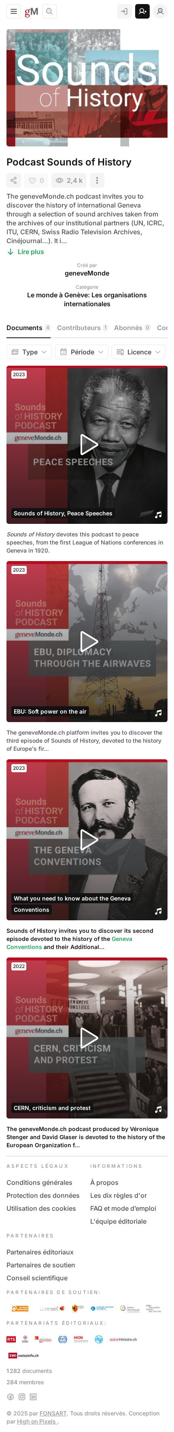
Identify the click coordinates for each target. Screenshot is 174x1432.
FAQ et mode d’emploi (123, 1208)
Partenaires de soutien (40, 1265)
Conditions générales (39, 1182)
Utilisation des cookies (41, 1208)
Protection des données (43, 1195)
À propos (104, 1182)
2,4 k (75, 180)
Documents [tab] (27, 328)
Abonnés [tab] (131, 328)
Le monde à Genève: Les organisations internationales (87, 299)
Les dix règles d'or (118, 1195)
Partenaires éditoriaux (40, 1252)
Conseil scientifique (37, 1278)
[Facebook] (10, 1397)
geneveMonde (87, 273)
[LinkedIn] (33, 1397)
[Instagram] (22, 1397)
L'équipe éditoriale (118, 1221)
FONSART (53, 1413)
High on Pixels (37, 1421)
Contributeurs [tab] (81, 328)
